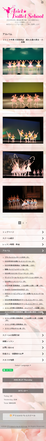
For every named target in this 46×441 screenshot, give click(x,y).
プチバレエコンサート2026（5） (17, 257)
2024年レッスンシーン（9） (15, 281)
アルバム (6, 251)
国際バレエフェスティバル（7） (17, 269)
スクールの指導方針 (11, 335)
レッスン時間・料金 (11, 244)
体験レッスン (8, 341)
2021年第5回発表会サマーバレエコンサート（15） (24, 304)
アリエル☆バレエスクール (17, 426)
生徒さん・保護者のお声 (13, 354)
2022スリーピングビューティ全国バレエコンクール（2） (24, 295)
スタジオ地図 (8, 360)
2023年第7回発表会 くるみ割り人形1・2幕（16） (24, 285)
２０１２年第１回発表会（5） (16, 324)
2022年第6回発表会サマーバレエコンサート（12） (24, 300)
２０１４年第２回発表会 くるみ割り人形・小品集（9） (24, 319)
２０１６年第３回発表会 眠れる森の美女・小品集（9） (24, 313)
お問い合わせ (8, 347)
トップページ (8, 232)
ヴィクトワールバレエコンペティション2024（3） (24, 277)
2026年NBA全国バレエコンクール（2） (20, 261)
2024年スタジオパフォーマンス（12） (19, 273)
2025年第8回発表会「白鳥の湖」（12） (20, 265)
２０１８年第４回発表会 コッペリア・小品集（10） (25, 308)
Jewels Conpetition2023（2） (17, 290)
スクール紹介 (8, 238)
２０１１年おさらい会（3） (15, 328)
